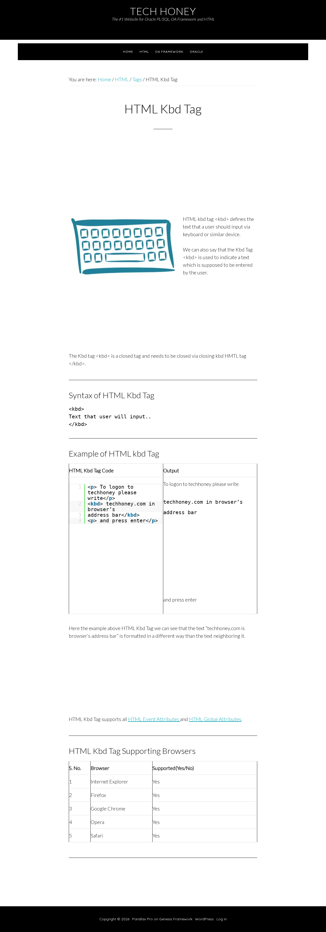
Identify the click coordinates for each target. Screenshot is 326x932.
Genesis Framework (175, 919)
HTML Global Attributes (215, 719)
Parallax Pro (142, 919)
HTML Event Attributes (154, 719)
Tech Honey (163, 11)
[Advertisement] (163, 179)
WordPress (204, 919)
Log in (221, 919)
